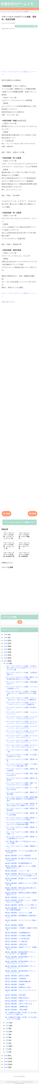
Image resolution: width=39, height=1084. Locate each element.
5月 (7, 1040)
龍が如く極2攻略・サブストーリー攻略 (18, 913)
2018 (6, 658)
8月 (7, 1031)
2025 (6, 637)
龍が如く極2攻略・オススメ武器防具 (18, 855)
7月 (7, 1034)
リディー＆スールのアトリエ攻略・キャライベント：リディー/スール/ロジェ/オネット (21, 746)
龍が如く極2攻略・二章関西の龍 (16, 1006)
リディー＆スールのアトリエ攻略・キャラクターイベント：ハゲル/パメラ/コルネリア (21, 717)
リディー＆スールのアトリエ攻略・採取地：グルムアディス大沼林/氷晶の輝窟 (21, 823)
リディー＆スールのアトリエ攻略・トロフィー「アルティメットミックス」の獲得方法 (21, 703)
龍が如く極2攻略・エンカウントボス (18, 897)
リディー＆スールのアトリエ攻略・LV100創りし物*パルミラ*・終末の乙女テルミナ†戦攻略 (21, 693)
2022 (6, 646)
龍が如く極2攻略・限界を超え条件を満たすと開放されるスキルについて (21, 889)
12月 (7, 663)
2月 (7, 1049)
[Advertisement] (19, 49)
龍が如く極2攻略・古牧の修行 (15, 995)
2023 (6, 643)
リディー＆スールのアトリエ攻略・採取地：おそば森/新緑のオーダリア (21, 837)
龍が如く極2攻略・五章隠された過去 (18, 987)
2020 (6, 652)
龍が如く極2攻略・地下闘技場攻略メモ (18, 863)
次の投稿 (6, 513)
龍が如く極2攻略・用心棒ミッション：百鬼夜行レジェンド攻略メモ (21, 901)
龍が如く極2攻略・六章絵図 (14, 984)
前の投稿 (32, 513)
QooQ (22, 1083)
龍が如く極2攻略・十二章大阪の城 (17, 938)
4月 (7, 1043)
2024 (6, 640)
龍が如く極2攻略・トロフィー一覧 (17, 871)
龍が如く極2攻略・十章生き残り (16, 944)
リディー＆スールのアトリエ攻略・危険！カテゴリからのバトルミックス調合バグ (21, 784)
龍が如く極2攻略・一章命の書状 (16, 1009)
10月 (7, 1025)
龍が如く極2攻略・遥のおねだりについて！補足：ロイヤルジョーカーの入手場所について (21, 874)
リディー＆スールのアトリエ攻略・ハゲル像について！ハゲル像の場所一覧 (21, 765)
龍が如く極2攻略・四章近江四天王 (17, 998)
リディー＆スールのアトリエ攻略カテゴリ (19, 522)
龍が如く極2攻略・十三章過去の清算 (18, 935)
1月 (7, 1052)
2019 (6, 655)
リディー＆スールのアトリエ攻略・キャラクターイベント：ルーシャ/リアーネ (21, 727)
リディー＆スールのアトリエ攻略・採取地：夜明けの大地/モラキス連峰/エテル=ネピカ (21, 804)
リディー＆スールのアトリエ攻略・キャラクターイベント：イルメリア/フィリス (21, 736)
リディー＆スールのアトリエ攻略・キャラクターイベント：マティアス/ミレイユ (21, 741)
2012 (6, 1067)
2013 (6, 1064)
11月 (7, 1023)
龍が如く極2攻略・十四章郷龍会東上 (18, 932)
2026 (6, 634)
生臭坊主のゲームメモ (17, 4)
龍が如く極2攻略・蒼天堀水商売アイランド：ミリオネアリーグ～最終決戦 (21, 953)
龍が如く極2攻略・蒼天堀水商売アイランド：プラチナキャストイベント (21, 962)
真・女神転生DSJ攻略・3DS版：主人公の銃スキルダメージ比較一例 (21, 1013)
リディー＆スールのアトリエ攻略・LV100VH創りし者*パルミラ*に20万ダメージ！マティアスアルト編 (21, 667)
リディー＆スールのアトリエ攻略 (26, 26)
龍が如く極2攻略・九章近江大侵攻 (17, 975)
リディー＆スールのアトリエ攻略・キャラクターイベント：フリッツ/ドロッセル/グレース (21, 722)
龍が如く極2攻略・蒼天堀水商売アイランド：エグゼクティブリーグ (21, 957)
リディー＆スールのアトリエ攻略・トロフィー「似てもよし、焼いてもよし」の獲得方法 (21, 699)
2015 (6, 1058)
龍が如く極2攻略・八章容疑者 (15, 978)
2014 (6, 1061)
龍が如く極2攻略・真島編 (14, 925)
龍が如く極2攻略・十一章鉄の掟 (16, 941)
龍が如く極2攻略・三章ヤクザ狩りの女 (18, 1004)
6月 (7, 1037)
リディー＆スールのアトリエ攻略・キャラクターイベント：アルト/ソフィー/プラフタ (21, 732)
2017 (6, 661)
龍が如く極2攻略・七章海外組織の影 (18, 981)
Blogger (23, 1076)
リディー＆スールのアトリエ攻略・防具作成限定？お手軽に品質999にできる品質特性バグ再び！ (21, 798)
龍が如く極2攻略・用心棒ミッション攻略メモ (21, 905)
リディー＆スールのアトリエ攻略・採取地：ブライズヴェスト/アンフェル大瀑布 (21, 818)
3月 (7, 1046)
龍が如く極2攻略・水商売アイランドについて (21, 1001)
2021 (6, 649)
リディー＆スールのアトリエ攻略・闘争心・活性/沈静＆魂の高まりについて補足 (21, 678)
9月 (7, 1028)
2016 (6, 1055)
